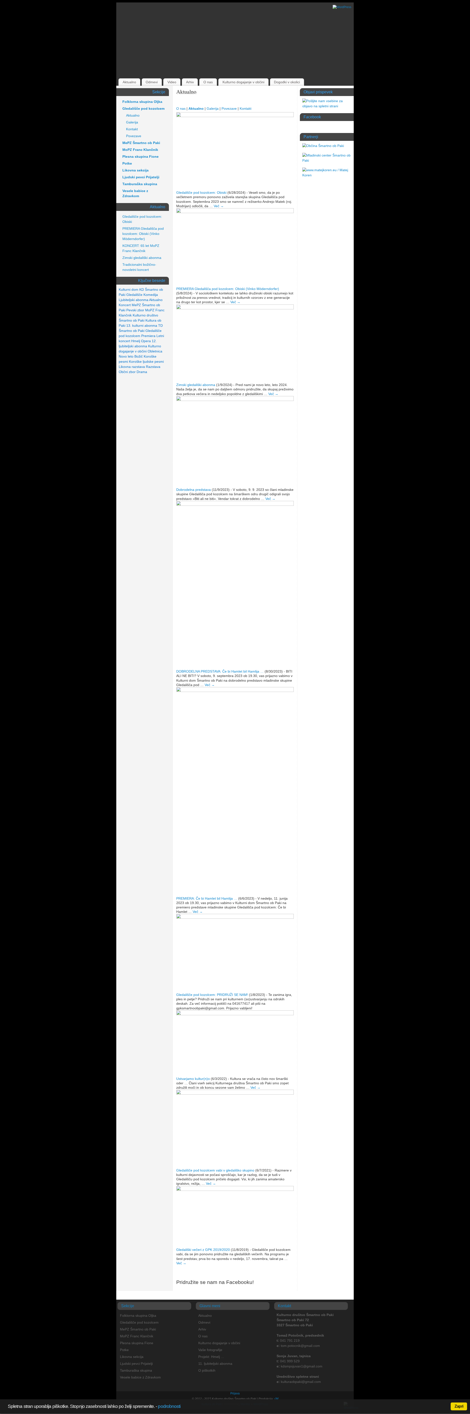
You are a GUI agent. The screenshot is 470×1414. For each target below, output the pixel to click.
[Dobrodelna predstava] (235, 400)
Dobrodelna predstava (193, 490)
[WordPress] (342, 7)
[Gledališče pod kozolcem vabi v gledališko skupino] (235, 1093)
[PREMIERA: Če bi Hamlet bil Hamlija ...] (235, 691)
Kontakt (245, 108)
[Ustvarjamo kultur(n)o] (235, 1014)
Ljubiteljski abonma (133, 300)
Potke (127, 163)
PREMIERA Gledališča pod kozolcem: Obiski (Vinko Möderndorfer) (227, 289)
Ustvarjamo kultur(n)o (193, 1079)
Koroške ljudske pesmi (146, 361)
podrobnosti (169, 1406)
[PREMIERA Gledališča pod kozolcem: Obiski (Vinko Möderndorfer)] (235, 212)
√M (275, 1399)
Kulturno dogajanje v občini (243, 82)
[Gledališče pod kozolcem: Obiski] (235, 116)
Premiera (148, 336)
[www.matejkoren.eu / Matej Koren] (326, 175)
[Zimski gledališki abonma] (235, 308)
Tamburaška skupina (139, 184)
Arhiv (190, 82)
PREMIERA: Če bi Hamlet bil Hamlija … (206, 898)
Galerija (213, 108)
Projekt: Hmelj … (211, 1357)
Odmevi (152, 82)
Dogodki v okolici (287, 82)
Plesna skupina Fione (140, 156)
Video (171, 82)
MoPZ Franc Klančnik (140, 150)
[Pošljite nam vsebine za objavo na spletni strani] (326, 106)
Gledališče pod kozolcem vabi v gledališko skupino (215, 1170)
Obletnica (155, 351)
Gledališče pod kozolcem (143, 108)
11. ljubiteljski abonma (215, 1364)
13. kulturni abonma (141, 325)
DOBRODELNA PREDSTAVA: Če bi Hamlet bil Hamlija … (220, 671)
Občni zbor (127, 372)
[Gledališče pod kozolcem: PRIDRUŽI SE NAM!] (235, 917)
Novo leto (126, 356)
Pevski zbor (135, 310)
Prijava (235, 1393)
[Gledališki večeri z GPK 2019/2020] (235, 1190)
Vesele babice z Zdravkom (135, 193)
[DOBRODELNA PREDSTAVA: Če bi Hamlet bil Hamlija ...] (235, 505)
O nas (208, 82)
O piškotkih (206, 1370)
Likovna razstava (132, 367)
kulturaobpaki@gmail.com (301, 1382)
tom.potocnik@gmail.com (300, 1346)
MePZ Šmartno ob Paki (141, 143)
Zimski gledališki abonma (195, 385)
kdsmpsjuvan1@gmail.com (301, 1366)
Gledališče (134, 295)
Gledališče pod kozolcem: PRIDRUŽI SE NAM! (212, 995)
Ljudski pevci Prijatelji (140, 177)
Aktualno (129, 82)
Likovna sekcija (135, 170)
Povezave (229, 108)
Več (219, 206)
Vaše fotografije (210, 1350)
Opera (146, 341)
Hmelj (135, 341)
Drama (142, 372)
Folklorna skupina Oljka (142, 102)
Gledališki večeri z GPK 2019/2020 (203, 1250)
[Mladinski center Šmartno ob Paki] (326, 160)
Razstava (153, 367)
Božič (138, 356)
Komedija (150, 295)
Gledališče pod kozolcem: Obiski (201, 192)
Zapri (459, 1406)
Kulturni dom (128, 289)
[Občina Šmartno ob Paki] (323, 146)
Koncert (125, 305)
